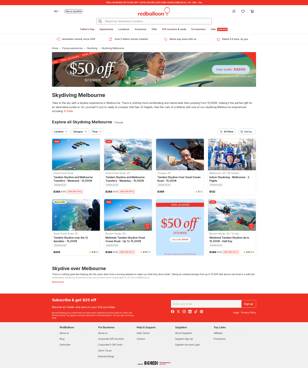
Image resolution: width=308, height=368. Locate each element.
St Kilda (68, 111)
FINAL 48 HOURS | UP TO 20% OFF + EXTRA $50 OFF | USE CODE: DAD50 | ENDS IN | (154, 2)
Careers (141, 338)
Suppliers (181, 327)
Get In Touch (105, 350)
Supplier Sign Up (184, 338)
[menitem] (243, 11)
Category (78, 131)
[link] (180, 227)
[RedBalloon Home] (154, 11)
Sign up (248, 303)
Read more (58, 282)
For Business (106, 327)
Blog (62, 338)
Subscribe (65, 344)
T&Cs (125, 313)
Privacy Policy (58, 315)
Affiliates (218, 333)
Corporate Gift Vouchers (111, 338)
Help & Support (146, 327)
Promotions (220, 338)
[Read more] (59, 39)
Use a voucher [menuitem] (74, 11)
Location (59, 131)
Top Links (220, 327)
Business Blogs (106, 356)
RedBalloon (67, 327)
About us (64, 333)
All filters (228, 131)
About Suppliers (183, 333)
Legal (236, 312)
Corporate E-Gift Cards (110, 344)
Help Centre (143, 333)
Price (95, 131)
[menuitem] (233, 11)
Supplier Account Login (187, 344)
